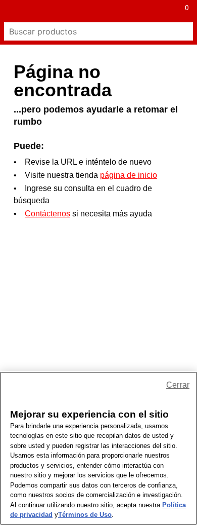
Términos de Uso (85, 514)
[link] (87, 11)
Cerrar (177, 385)
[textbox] (89, 31)
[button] (11, 11)
